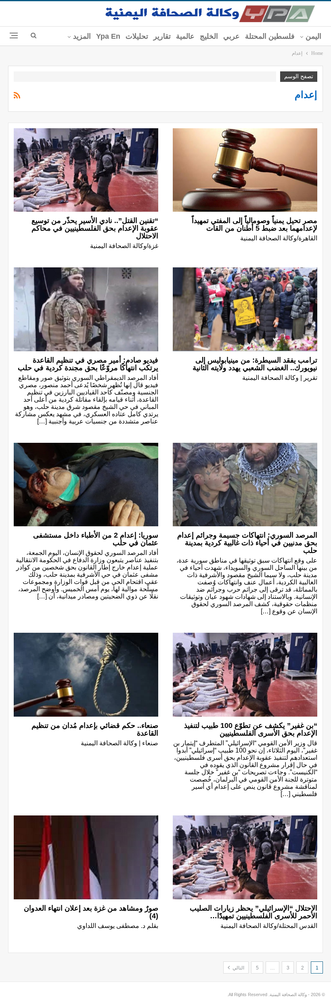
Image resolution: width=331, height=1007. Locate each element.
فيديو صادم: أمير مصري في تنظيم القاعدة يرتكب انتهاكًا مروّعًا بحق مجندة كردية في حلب (88, 364)
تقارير (162, 36)
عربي (231, 36)
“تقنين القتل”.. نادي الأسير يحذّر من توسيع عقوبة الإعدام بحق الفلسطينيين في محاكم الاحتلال (94, 228)
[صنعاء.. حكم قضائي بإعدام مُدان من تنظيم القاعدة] (86, 675)
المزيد (82, 36)
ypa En (108, 36)
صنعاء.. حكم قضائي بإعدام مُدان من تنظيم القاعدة (94, 729)
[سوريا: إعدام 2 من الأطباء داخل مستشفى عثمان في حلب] (86, 485)
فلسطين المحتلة (270, 36)
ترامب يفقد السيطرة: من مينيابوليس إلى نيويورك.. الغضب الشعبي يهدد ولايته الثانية (253, 364)
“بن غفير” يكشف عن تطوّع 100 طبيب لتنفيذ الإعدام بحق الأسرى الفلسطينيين (250, 729)
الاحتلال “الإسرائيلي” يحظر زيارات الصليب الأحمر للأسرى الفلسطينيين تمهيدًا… (253, 912)
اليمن (313, 36)
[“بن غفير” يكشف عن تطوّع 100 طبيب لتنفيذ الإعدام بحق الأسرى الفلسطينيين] (245, 675)
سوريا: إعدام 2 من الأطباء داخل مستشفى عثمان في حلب (95, 539)
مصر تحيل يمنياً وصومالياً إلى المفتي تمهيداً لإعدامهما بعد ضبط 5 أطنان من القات (254, 224)
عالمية (185, 36)
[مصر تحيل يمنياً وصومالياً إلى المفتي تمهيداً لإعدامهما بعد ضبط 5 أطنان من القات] (245, 170)
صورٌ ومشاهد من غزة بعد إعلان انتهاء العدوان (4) (91, 912)
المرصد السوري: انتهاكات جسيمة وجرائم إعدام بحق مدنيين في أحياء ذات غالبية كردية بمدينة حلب (247, 543)
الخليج (209, 36)
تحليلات (137, 36)
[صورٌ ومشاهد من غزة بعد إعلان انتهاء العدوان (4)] (86, 857)
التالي (237, 968)
